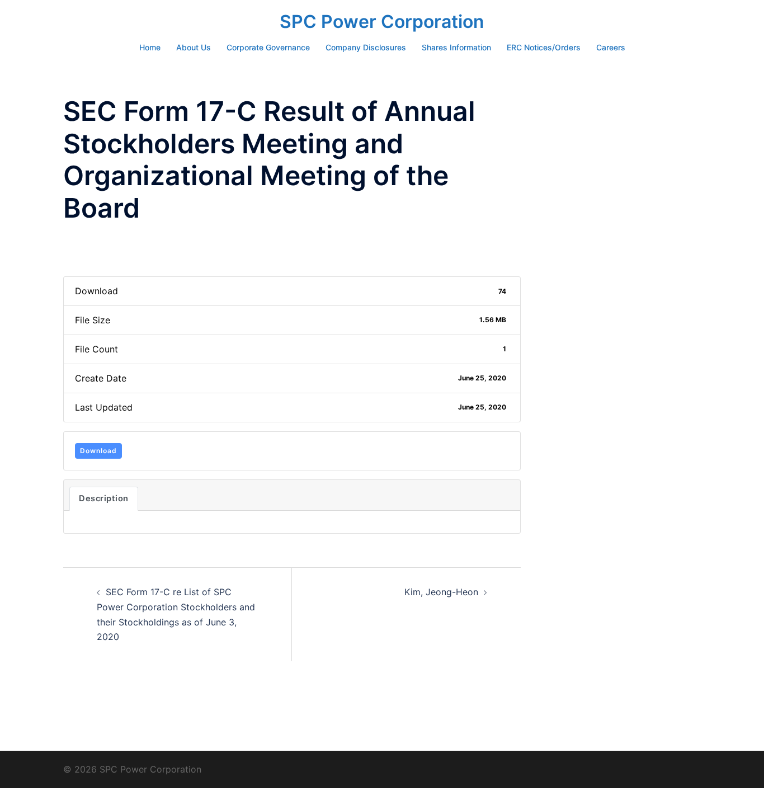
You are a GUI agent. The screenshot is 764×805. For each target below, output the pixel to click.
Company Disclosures (366, 47)
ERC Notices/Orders (544, 47)
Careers (610, 47)
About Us (193, 47)
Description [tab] (104, 498)
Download (98, 450)
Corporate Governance (268, 47)
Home (150, 47)
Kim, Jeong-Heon (441, 591)
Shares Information (456, 47)
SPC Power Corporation (382, 21)
